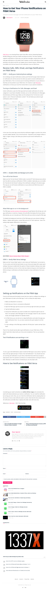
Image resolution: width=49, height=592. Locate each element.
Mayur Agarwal (9, 17)
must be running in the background (19, 211)
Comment (5, 453)
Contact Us (21, 579)
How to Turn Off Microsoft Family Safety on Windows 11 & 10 (18, 564)
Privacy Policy (26, 579)
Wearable (27, 17)
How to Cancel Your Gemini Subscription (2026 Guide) (18, 516)
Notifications (17, 412)
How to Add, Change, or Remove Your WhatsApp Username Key (20, 502)
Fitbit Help (11, 403)
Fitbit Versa (6, 54)
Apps (12, 412)
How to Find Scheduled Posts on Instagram (16, 488)
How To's (7, 5)
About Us (16, 579)
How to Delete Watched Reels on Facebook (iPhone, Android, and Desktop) (22, 493)
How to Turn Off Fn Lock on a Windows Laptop (15, 561)
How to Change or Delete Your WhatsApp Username (17, 507)
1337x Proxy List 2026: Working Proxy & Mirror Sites (13, 556)
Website (27, 473)
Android (8, 412)
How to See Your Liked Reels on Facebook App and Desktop (19, 498)
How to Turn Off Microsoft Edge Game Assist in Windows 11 (18, 567)
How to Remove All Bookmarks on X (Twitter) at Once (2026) (18, 570)
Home (4, 5)
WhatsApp (38, 82)
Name (4, 468)
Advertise (32, 579)
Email (4, 473)
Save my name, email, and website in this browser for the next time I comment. (20, 479)
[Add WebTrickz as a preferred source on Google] (24, 407)
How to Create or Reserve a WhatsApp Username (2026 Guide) (19, 511)
